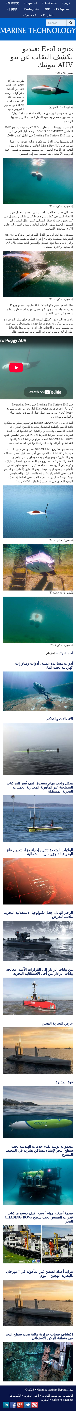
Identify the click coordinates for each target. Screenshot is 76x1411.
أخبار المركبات (64, 653)
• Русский (29, 15)
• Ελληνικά (61, 9)
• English (47, 15)
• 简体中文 (12, 3)
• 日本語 (12, 9)
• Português (30, 9)
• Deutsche (49, 3)
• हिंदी (46, 9)
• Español (30, 3)
